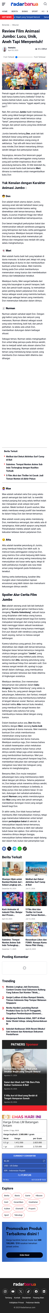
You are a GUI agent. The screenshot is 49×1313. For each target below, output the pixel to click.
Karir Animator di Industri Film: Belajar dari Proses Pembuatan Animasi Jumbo (12, 912)
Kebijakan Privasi (16, 1302)
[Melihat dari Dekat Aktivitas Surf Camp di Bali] (36, 869)
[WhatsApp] (20, 849)
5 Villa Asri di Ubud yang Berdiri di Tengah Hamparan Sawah (20, 1097)
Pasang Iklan (38, 1298)
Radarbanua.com (27, 1307)
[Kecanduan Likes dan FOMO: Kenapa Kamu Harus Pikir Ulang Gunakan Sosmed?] (36, 929)
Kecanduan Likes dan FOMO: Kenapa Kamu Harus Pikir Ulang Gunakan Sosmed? (36, 942)
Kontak (17, 1298)
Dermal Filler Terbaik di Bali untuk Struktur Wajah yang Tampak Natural (22, 1070)
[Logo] (24, 1284)
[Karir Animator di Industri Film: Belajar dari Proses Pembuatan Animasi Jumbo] (13, 899)
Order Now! (24, 1255)
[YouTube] (13, 1291)
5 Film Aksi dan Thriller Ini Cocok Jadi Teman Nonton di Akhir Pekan (24, 477)
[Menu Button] (3, 4)
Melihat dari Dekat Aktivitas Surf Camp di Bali (25, 458)
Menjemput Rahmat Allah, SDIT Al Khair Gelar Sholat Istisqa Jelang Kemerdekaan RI (26, 1021)
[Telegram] (14, 849)
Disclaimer (26, 1298)
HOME (4, 11)
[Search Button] (45, 4)
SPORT (35, 11)
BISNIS (25, 11)
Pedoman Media (33, 1302)
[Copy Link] (25, 849)
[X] (9, 849)
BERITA (15, 11)
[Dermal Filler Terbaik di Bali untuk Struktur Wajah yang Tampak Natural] (24, 1064)
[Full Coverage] (24, 1108)
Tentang (8, 1298)
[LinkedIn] (44, 1291)
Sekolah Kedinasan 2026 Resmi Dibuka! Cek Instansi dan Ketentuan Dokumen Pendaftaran (25, 1032)
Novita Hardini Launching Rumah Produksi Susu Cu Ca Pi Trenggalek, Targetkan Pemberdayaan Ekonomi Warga (23, 1011)
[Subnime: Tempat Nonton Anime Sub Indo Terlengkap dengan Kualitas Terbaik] (13, 929)
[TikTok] (28, 1291)
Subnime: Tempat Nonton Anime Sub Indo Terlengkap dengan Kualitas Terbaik (24, 467)
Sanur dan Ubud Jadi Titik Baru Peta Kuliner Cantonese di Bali (22, 1083)
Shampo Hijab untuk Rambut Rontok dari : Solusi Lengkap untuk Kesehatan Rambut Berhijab (12, 882)
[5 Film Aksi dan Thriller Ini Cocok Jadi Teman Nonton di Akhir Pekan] (36, 899)
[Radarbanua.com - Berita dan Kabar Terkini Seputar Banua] (24, 4)
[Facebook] (4, 849)
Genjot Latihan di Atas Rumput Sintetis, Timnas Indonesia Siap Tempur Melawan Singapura (26, 1000)
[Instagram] (5, 1291)
